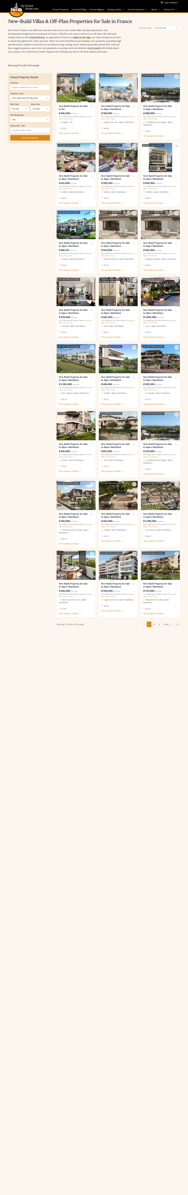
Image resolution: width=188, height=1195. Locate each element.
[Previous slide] (59, 88)
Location (14, 83)
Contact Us (169, 9)
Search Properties (30, 138)
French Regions (96, 9)
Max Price (35, 104)
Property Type (17, 93)
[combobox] (30, 87)
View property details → (70, 133)
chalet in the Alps (82, 37)
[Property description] (91, 106)
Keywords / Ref (17, 125)
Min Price (14, 104)
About (154, 9)
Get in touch (93, 48)
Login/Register (171, 2)
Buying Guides (114, 9)
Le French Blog (79, 9)
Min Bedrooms (17, 115)
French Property (61, 9)
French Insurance (136, 9)
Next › (167, 624)
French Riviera (37, 37)
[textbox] (30, 87)
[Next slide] (93, 88)
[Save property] (92, 76)
